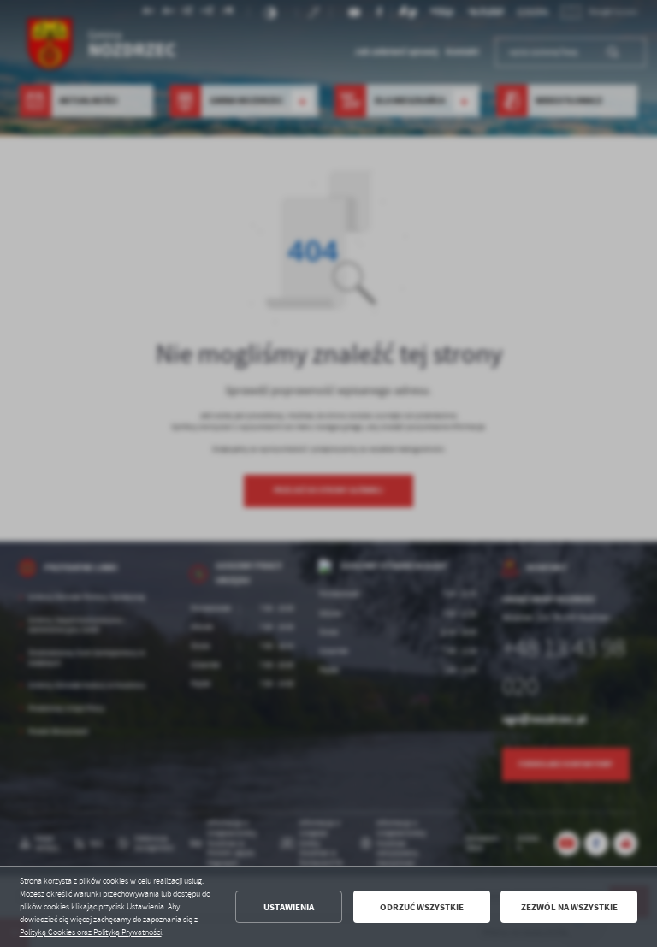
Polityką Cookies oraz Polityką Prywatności (91, 932)
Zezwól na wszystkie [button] (569, 907)
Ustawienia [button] (288, 907)
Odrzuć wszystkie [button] (422, 907)
